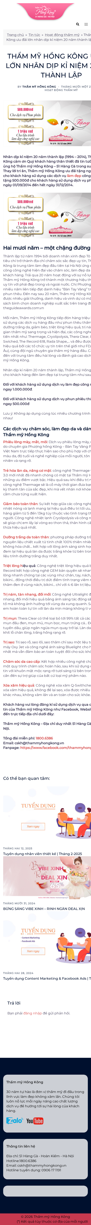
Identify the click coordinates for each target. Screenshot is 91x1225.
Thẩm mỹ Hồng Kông (39, 86)
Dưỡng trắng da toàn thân (26, 537)
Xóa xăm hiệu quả (18, 685)
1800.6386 (44, 738)
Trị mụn (10, 618)
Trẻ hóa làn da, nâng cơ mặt (27, 471)
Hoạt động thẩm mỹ (62, 35)
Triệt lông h (13, 566)
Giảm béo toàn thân (20, 504)
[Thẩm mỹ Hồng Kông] (45, 12)
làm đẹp (74, 176)
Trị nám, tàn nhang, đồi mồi (27, 594)
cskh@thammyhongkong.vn (41, 1166)
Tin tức (34, 35)
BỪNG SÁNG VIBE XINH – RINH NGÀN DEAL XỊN (44, 909)
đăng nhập (32, 1013)
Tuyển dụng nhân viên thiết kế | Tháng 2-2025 (42, 854)
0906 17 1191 (51, 1170)
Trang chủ (15, 35)
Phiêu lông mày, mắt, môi (25, 442)
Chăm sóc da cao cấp (21, 662)
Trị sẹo (8, 642)
